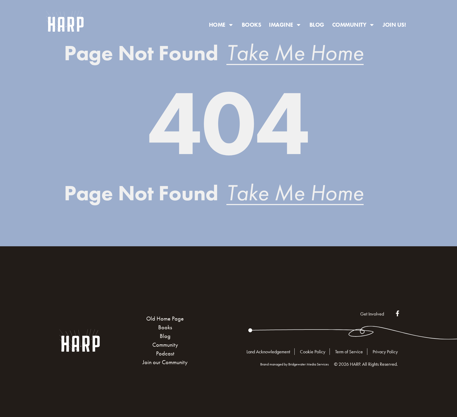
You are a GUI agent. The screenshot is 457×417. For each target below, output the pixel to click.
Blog (316, 25)
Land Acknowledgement (268, 352)
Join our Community (165, 362)
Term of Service (349, 352)
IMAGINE (281, 25)
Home (217, 25)
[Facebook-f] (397, 313)
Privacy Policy (385, 352)
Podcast (165, 353)
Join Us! (394, 25)
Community (349, 25)
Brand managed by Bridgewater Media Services (294, 364)
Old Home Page (165, 318)
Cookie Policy (312, 352)
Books (251, 25)
